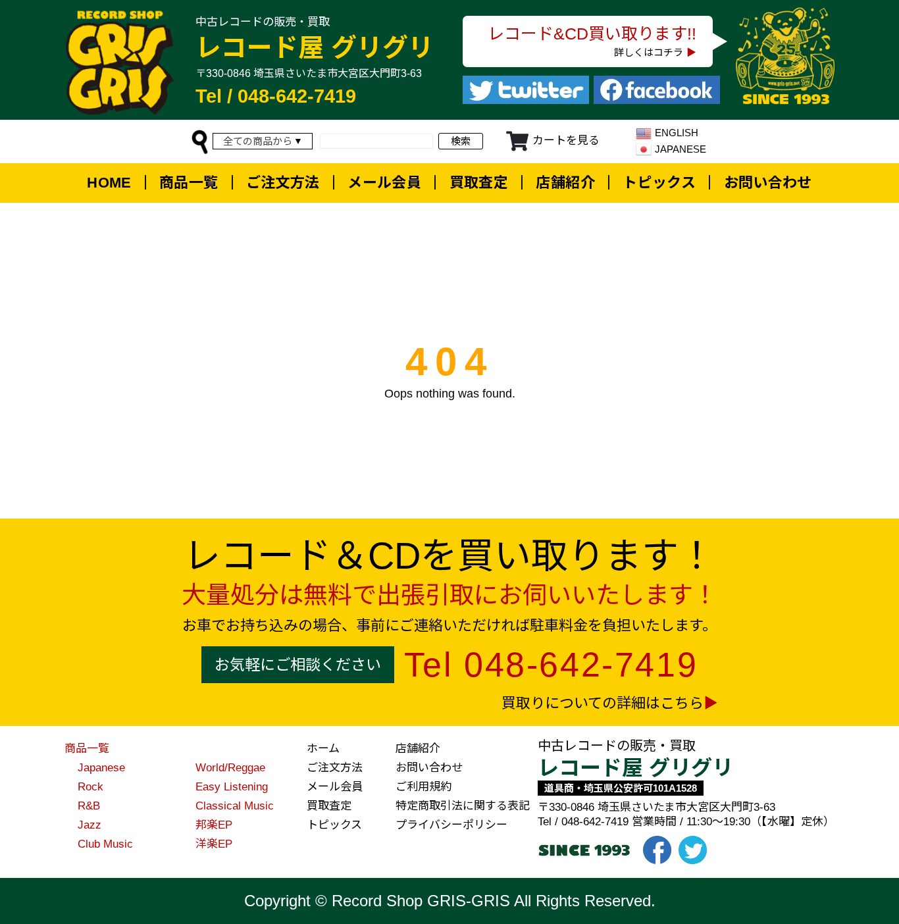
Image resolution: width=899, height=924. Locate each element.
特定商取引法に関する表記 (463, 806)
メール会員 (384, 182)
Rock (90, 787)
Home (109, 182)
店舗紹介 (565, 182)
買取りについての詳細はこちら (602, 703)
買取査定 (479, 182)
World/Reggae (230, 767)
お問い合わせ (768, 182)
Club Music (105, 844)
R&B (89, 806)
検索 (461, 141)
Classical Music (234, 806)
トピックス (659, 182)
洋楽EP (213, 844)
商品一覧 (188, 182)
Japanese (101, 767)
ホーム (323, 748)
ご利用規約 (423, 787)
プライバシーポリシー (451, 825)
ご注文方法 (283, 182)
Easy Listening (231, 787)
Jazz (89, 825)
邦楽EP (213, 825)
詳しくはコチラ (648, 52)
